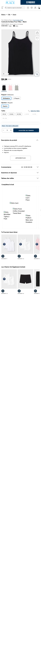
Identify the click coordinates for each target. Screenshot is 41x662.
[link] (28, 7)
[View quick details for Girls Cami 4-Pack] (35, 256)
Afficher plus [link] (20, 158)
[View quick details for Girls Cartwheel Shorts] (19, 290)
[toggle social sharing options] (37, 33)
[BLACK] (4, 87)
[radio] (4, 87)
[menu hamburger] (2, 8)
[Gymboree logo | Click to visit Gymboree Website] (30, 2)
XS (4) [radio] (4, 114)
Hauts (14, 14)
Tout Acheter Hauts (18, 20)
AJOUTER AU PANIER (26, 130)
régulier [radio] (5, 106)
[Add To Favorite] (37, 38)
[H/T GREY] (16, 87)
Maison (3, 14)
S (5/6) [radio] (11, 114)
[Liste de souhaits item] (32, 9)
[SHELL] (10, 87)
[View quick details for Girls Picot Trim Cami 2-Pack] (19, 256)
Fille (9, 14)
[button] (31, 7)
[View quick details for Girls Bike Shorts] (35, 290)
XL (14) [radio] (34, 114)
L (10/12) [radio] (26, 114)
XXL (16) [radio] (5, 118)
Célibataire (6, 98)
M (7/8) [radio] (19, 114)
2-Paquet (16, 98)
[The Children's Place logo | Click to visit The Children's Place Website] (10, 2)
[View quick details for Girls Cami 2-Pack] (2, 256)
